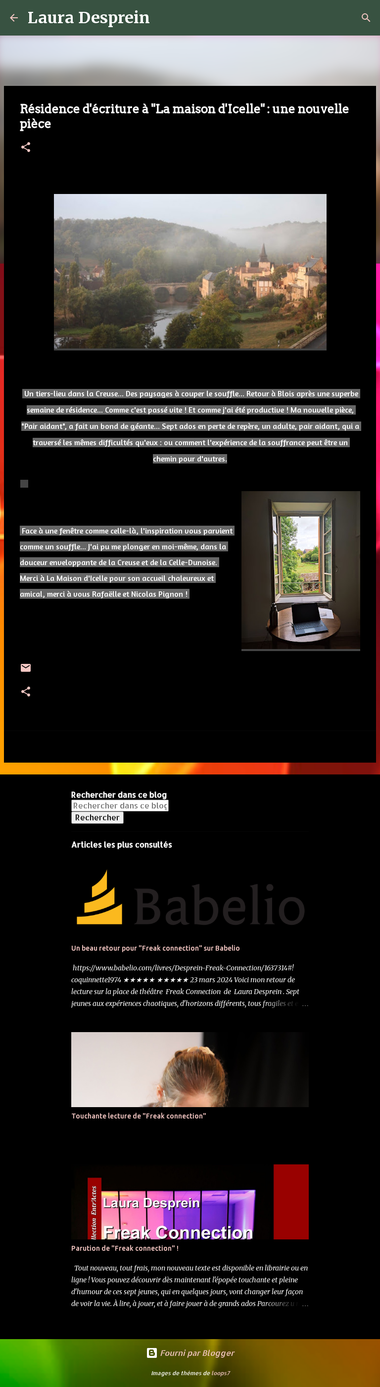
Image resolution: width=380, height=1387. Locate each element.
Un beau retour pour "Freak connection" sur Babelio (155, 948)
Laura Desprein (89, 18)
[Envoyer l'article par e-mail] (26, 671)
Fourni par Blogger (196, 1353)
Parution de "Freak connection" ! (125, 1248)
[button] (26, 147)
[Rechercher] (164, 18)
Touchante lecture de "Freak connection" (138, 1116)
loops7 (220, 1373)
